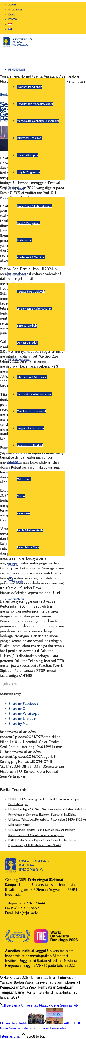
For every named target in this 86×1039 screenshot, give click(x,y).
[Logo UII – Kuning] (16, 49)
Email (11, 14)
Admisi (12, 4)
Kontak (12, 19)
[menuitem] (47, 4)
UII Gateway (15, 9)
